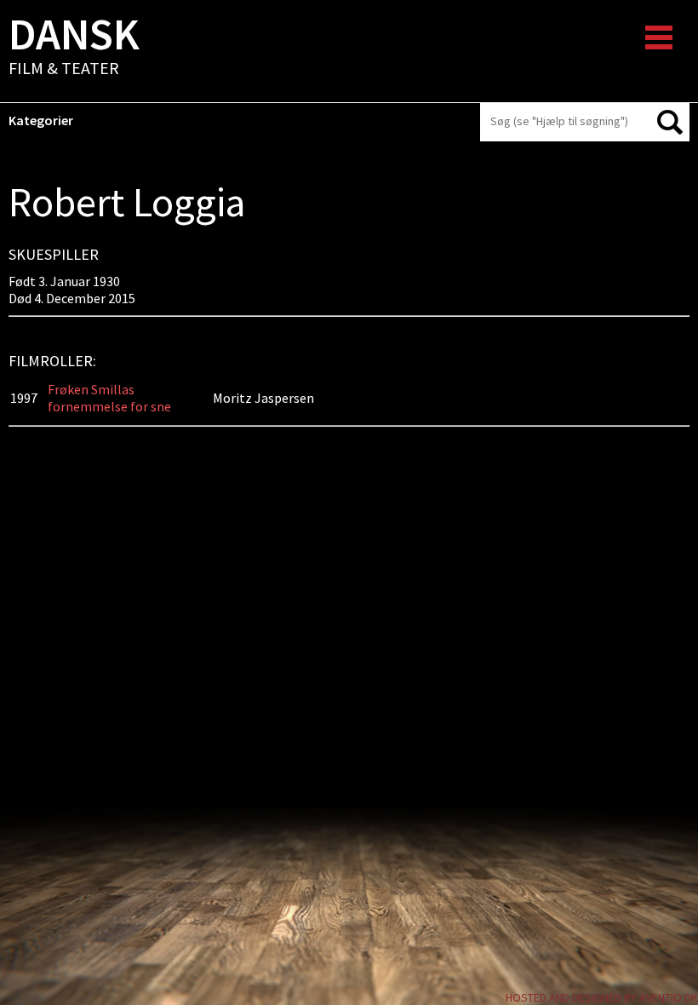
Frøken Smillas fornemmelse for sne (109, 398)
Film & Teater (74, 47)
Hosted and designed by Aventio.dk (602, 997)
